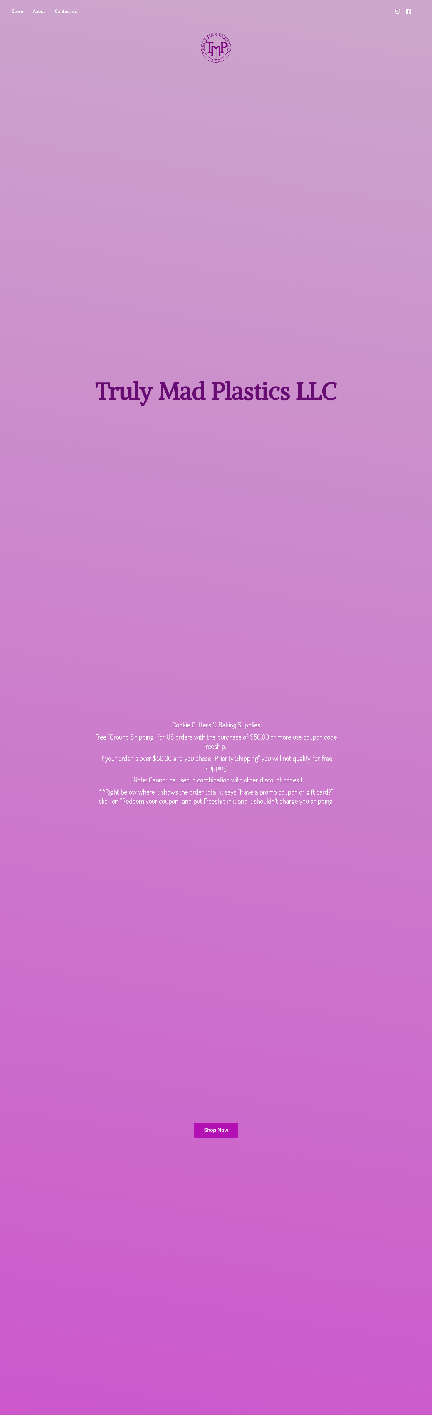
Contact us (66, 11)
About (39, 11)
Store (17, 11)
